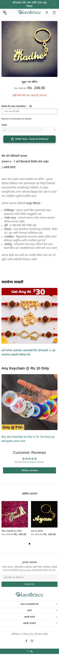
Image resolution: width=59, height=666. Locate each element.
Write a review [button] (30, 470)
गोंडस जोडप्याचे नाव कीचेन (12, 531)
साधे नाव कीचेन (37, 531)
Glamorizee (29, 12)
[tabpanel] (14, 521)
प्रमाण (4, 125)
